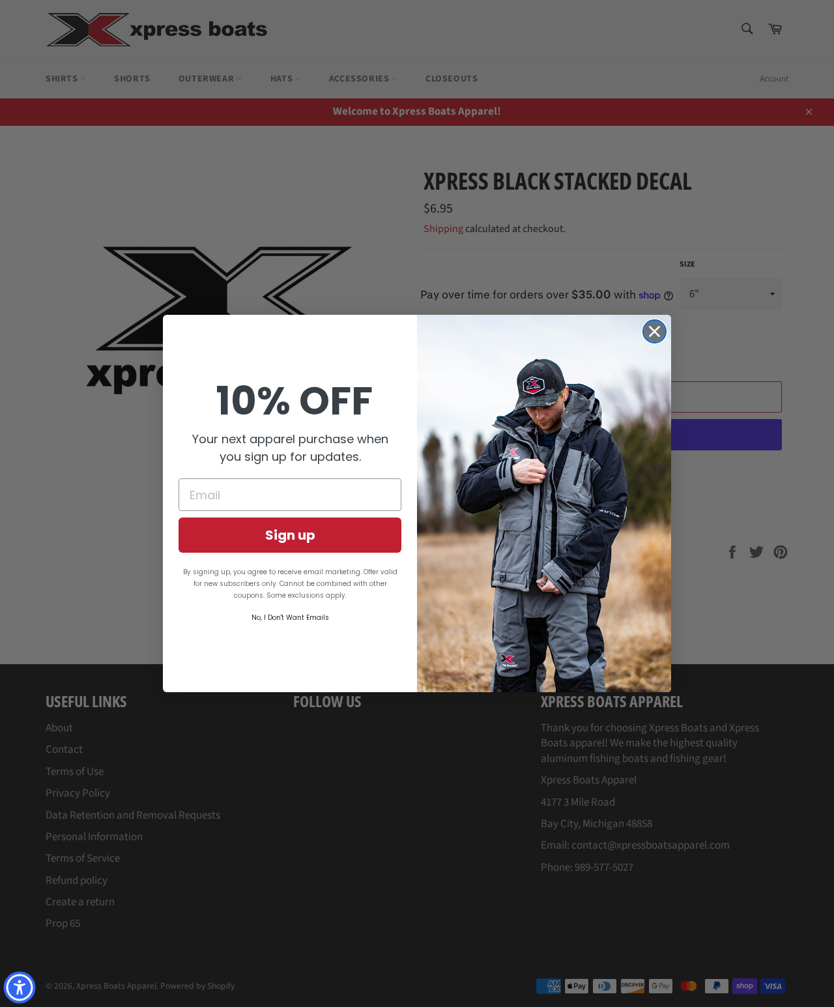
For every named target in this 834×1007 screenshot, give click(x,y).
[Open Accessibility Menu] (19, 987)
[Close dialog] (654, 331)
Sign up (290, 535)
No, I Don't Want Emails (290, 617)
